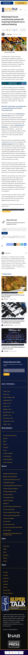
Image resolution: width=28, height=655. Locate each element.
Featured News (14, 209)
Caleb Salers (9, 34)
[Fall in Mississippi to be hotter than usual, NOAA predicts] (14, 283)
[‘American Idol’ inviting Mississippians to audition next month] (14, 335)
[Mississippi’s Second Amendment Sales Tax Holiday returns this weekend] (14, 309)
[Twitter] (26, 253)
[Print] (14, 30)
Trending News (6, 211)
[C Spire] (14, 83)
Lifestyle (21, 318)
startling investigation (7, 144)
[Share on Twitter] (7, 30)
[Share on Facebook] (5, 30)
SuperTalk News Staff (8, 325)
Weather (21, 292)
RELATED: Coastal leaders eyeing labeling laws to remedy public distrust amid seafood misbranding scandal (13, 108)
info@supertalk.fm (13, 629)
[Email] (10, 30)
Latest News (6, 209)
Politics (21, 209)
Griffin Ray (6, 299)
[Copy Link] (12, 30)
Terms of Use (15, 236)
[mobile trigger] (21, 9)
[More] (17, 30)
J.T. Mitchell (6, 351)
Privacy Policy (11, 237)
